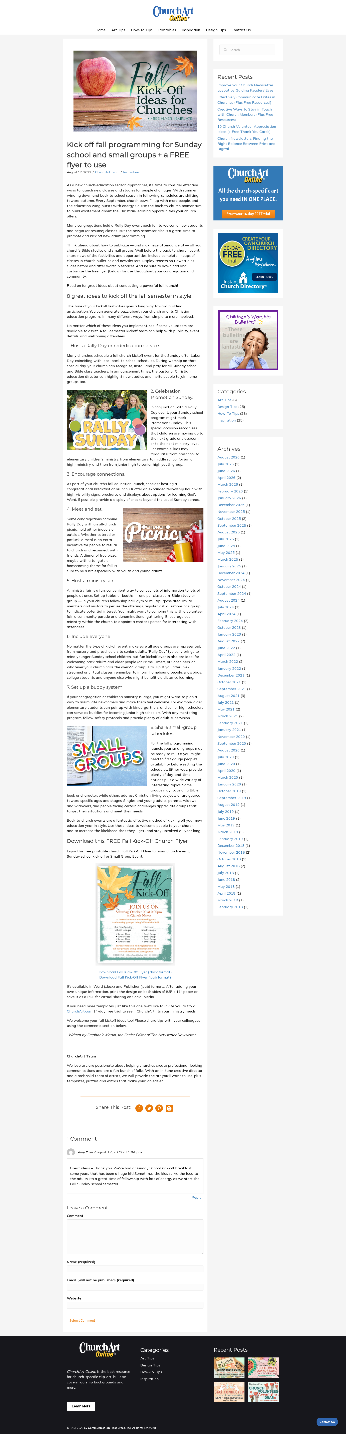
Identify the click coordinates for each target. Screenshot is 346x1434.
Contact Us (241, 30)
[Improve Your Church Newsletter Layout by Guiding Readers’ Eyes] (229, 1367)
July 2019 (225, 811)
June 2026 (226, 470)
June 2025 (226, 545)
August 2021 (228, 695)
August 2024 (228, 600)
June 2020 (226, 763)
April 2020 (226, 770)
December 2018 (230, 845)
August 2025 (228, 532)
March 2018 (227, 900)
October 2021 (229, 682)
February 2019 (230, 838)
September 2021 (231, 689)
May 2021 (226, 709)
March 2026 (227, 484)
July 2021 (225, 702)
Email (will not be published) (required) (100, 1280)
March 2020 (227, 777)
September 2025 (231, 525)
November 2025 (231, 511)
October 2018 (229, 859)
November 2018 (231, 852)
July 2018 (225, 872)
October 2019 (229, 791)
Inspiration (191, 30)
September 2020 (231, 743)
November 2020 (231, 736)
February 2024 (230, 620)
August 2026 (228, 457)
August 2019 (228, 804)
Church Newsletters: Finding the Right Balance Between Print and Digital (246, 143)
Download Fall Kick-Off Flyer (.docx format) (135, 972)
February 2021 (230, 722)
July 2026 (225, 464)
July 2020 (225, 757)
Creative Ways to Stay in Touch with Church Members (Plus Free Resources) (245, 114)
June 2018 (226, 879)
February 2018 (230, 907)
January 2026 (229, 498)
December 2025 (230, 504)
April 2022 (226, 654)
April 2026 (226, 477)
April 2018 (226, 893)
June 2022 (226, 648)
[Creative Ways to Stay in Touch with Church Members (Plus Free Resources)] (229, 1391)
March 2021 (227, 716)
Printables (167, 30)
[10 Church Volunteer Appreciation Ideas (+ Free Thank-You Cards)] (263, 1391)
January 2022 (229, 668)
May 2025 (226, 552)
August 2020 (228, 750)
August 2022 (228, 641)
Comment (75, 1215)
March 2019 (227, 832)
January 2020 (229, 784)
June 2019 (226, 818)
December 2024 (230, 573)
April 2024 (226, 614)
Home (101, 30)
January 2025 (229, 566)
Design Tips (216, 30)
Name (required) (81, 1262)
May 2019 (226, 825)
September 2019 (231, 797)
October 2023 (229, 627)
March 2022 (227, 661)
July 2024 (225, 607)
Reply (196, 1197)
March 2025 (227, 559)
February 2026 (230, 491)
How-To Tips (142, 30)
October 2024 (229, 586)
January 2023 (229, 634)
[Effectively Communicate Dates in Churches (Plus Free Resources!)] (263, 1367)
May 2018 (226, 886)
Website (74, 1298)
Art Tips (118, 30)
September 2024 (231, 593)
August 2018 (228, 866)
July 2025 (225, 539)
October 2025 (229, 518)
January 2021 (229, 729)
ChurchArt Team (107, 172)
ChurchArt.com (79, 1011)
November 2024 (231, 579)
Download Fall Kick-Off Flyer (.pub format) (135, 977)
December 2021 (230, 675)
